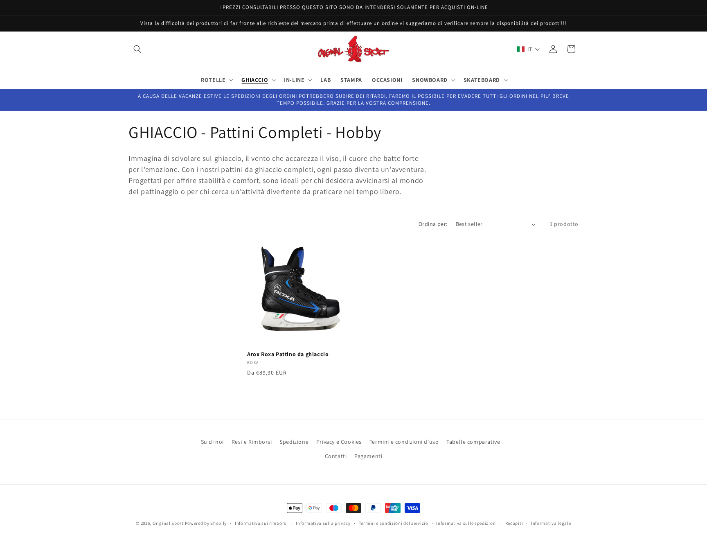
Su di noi (212, 441)
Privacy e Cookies (339, 441)
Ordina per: (433, 224)
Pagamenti (368, 456)
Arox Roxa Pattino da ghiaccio (288, 354)
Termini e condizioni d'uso (404, 441)
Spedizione (293, 441)
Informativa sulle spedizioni (466, 523)
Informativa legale (551, 523)
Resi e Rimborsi (252, 441)
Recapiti (514, 523)
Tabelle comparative (473, 441)
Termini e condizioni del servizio (393, 523)
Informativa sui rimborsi (261, 523)
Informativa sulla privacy (323, 523)
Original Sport (168, 523)
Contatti (336, 456)
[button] (137, 49)
